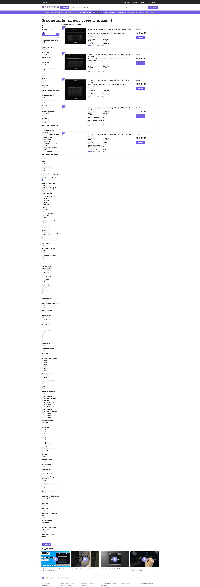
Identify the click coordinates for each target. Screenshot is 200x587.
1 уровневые (47, 270)
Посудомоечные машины (84, 12)
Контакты (152, 2)
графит (45, 217)
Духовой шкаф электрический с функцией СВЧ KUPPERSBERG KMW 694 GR (109, 108)
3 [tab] (102, 574)
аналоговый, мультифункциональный (50, 239)
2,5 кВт (45, 362)
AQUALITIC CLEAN (48, 473)
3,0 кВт (45, 364)
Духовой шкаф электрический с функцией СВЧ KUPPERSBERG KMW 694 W (109, 135)
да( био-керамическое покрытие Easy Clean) (50, 188)
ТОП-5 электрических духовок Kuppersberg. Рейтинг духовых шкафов (54, 569)
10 (44, 334)
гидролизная (47, 139)
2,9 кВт (45, 368)
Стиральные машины (109, 12)
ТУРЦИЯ (45, 198)
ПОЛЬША (46, 204)
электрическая (47, 54)
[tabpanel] (55, 562)
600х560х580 (47, 415)
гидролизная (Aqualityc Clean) (50, 148)
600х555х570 (47, 417)
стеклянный (46, 287)
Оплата (135, 2)
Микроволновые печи (57, 12)
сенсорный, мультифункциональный (50, 233)
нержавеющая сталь (49, 213)
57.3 (44, 437)
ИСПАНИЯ (46, 200)
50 (44, 263)
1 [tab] (97, 574)
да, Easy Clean (47, 191)
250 (44, 307)
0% (44, 317)
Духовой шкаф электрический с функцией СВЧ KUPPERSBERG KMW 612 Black (109, 55)
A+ (44, 158)
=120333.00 (46, 319)
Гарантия (143, 2)
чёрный (45, 209)
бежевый (46, 215)
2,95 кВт (45, 360)
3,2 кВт (45, 370)
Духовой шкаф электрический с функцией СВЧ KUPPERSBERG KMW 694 (109, 30)
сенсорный (46, 227)
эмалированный (48, 291)
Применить (46, 544)
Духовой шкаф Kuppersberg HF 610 (111, 569)
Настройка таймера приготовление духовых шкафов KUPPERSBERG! (143, 569)
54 (44, 435)
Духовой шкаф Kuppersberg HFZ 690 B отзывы (84, 569)
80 (44, 257)
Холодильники (46, 12)
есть (44, 480)
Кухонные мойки (143, 12)
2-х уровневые (47, 272)
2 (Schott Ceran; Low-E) (49, 178)
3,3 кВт (45, 366)
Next (158, 562)
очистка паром (47, 151)
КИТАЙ (45, 202)
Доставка (126, 2)
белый (45, 211)
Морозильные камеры (71, 12)
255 (44, 305)
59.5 (44, 64)
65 (44, 259)
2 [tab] (100, 574)
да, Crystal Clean (48, 193)
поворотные (47, 225)
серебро (45, 447)
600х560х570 (47, 413)
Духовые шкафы (97, 12)
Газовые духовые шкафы (50, 26)
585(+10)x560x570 (48, 402)
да (44, 44)
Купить (141, 37)
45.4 (44, 82)
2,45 (44, 531)
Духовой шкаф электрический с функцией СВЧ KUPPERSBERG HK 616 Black (108, 81)
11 (44, 332)
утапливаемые (47, 223)
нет (44, 170)
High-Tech (46, 120)
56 (44, 433)
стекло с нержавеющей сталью (50, 294)
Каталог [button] (65, 7)
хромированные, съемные (51, 134)
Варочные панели (121, 12)
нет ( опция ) (47, 276)
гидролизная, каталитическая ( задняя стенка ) (50, 143)
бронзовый (46, 445)
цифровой (46, 236)
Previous (39, 562)
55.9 (44, 431)
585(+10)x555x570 (48, 406)
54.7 (44, 429)
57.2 (44, 439)
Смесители (152, 12)
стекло (45, 289)
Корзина (154, 7)
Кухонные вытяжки (133, 12)
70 (44, 261)
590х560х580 (47, 404)
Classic (45, 122)
